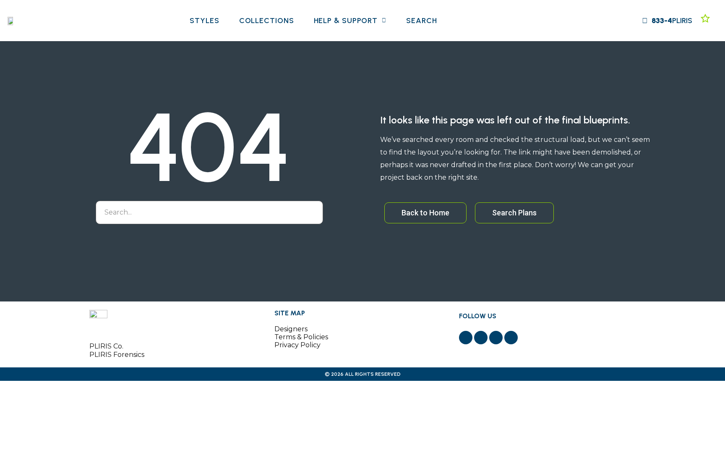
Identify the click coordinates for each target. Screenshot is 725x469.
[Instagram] (481, 337)
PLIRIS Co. (106, 346)
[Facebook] (465, 337)
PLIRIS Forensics (116, 355)
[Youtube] (496, 337)
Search (421, 20)
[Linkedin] (511, 337)
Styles (204, 20)
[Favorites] (705, 18)
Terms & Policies (301, 337)
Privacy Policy (297, 345)
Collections (266, 20)
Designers (291, 329)
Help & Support (346, 20)
